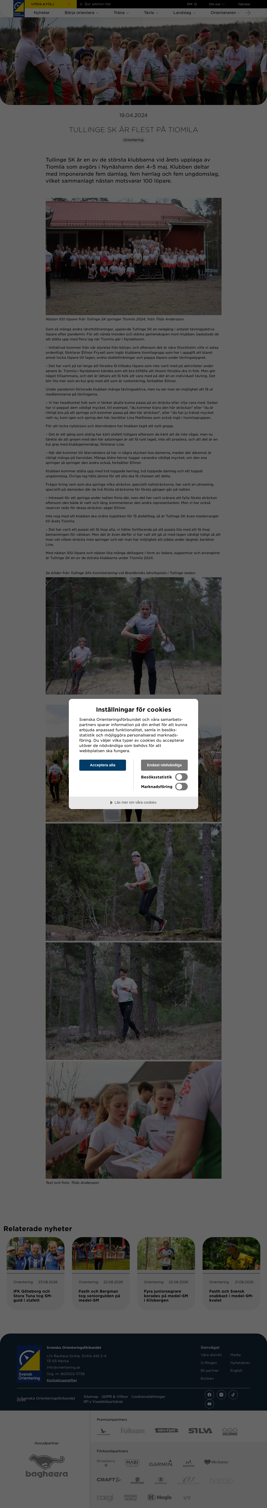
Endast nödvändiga (164, 765)
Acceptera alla (102, 765)
